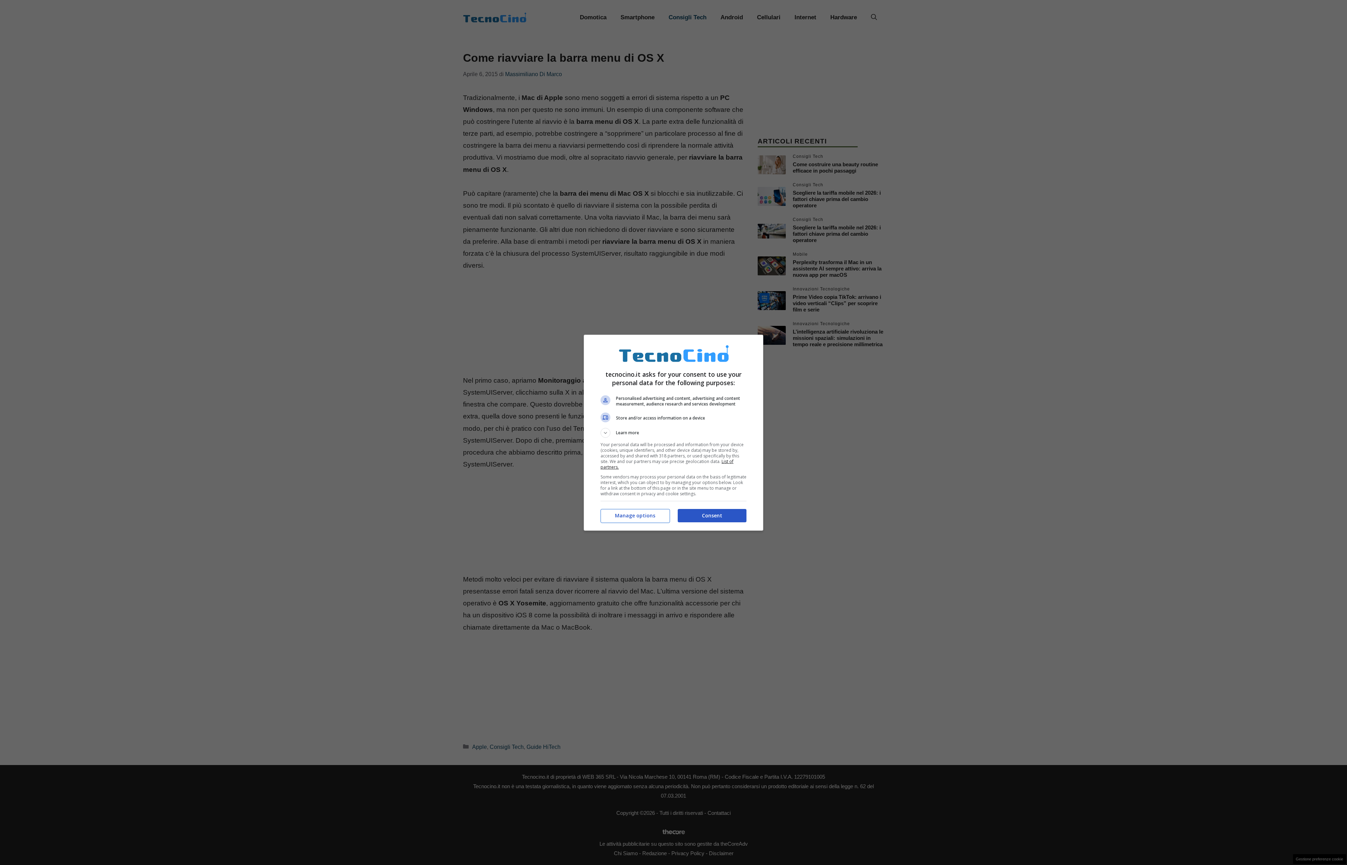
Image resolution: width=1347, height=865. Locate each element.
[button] (673, 433)
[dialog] (673, 433)
